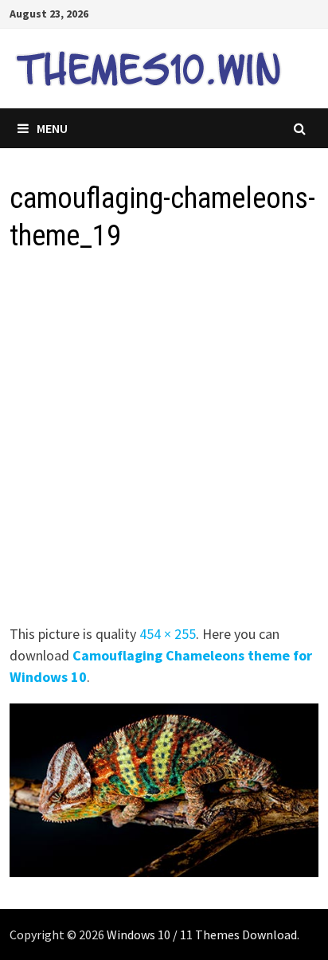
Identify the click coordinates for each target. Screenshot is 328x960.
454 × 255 (167, 634)
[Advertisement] (164, 443)
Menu (52, 128)
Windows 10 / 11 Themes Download (202, 934)
